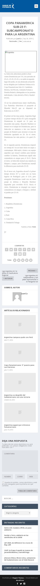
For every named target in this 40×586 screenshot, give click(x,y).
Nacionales (13, 41)
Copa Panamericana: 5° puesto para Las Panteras (19, 366)
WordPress (20, 580)
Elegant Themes (18, 578)
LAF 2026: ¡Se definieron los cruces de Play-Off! (18, 544)
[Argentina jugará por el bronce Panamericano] (20, 412)
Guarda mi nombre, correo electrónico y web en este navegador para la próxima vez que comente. (19, 484)
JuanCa (18, 39)
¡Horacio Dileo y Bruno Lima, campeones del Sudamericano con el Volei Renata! (19, 559)
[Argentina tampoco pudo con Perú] (20, 324)
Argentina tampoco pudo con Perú (18, 337)
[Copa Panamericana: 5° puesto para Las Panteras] (20, 352)
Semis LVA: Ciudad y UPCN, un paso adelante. (17, 529)
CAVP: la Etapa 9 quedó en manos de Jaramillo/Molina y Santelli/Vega (18, 551)
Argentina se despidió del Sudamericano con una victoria (17, 396)
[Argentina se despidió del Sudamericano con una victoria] (20, 382)
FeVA (34, 227)
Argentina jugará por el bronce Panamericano (17, 426)
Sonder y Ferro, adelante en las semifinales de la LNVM (16, 536)
